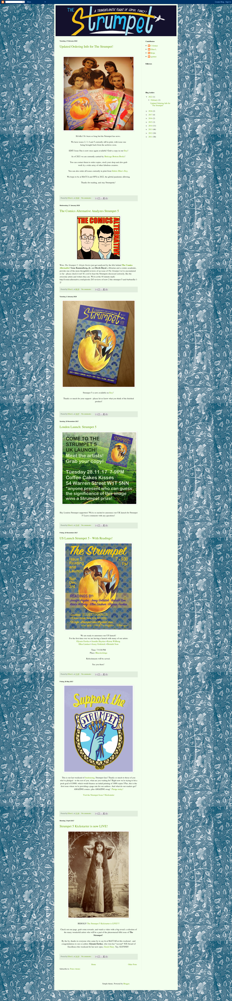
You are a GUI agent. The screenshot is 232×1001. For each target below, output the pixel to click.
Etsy (126, 150)
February (154, 100)
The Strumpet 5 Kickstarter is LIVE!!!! (103, 923)
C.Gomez (154, 46)
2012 (150, 133)
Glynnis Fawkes (83, 641)
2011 (150, 136)
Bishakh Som (112, 644)
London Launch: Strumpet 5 (78, 427)
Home (93, 964)
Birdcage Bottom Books (114, 156)
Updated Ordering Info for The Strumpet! (86, 46)
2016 (150, 118)
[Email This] (96, 198)
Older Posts (132, 964)
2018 (150, 111)
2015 (150, 122)
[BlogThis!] (99, 198)
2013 (150, 129)
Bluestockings (101, 652)
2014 (150, 125)
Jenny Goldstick (98, 644)
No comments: (86, 198)
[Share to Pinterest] (106, 198)
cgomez (153, 57)
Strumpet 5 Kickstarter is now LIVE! (84, 826)
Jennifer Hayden (98, 641)
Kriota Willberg (113, 641)
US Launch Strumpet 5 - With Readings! (86, 538)
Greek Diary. (109, 946)
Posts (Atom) (75, 969)
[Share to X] (101, 198)
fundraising (90, 777)
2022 (150, 96)
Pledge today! (117, 789)
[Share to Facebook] (104, 198)
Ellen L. (154, 49)
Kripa (153, 53)
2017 (150, 114)
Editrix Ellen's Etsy (120, 171)
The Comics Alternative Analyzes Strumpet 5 (89, 211)
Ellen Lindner (84, 644)
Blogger (126, 983)
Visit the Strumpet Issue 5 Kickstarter (98, 795)
